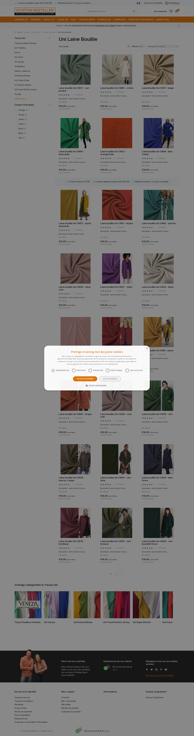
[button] (97, 385)
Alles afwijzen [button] (110, 379)
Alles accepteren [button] (85, 379)
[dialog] (97, 368)
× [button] (147, 348)
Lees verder (122, 364)
